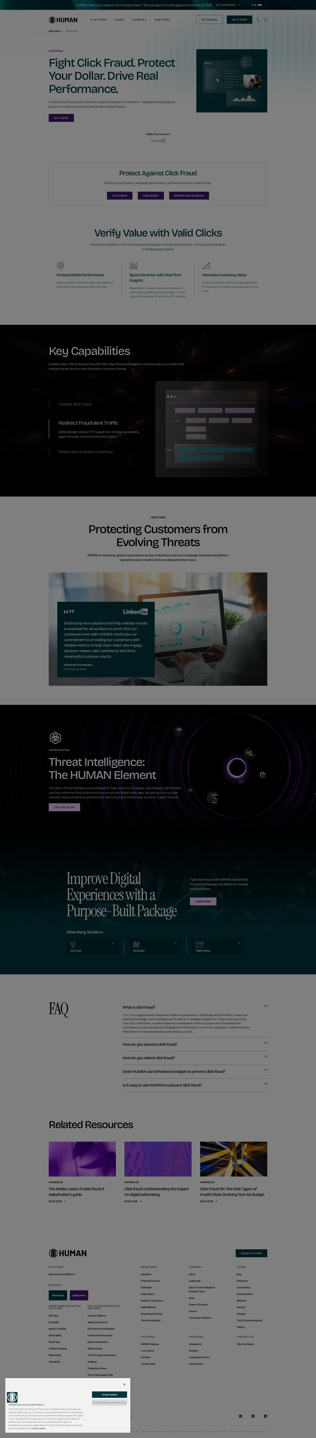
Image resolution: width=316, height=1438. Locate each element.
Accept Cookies (109, 1394)
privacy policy (39, 1428)
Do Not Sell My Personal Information (109, 1402)
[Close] (124, 1384)
